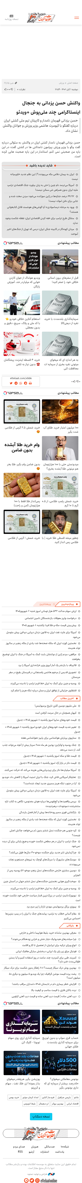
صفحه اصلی (72, 83)
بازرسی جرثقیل (64, 1097)
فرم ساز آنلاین (48, 1097)
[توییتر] (32, 1180)
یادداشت (59, 1152)
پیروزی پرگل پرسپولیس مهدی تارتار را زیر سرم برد (51, 907)
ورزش (61, 83)
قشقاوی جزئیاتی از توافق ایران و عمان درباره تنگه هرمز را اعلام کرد (43, 690)
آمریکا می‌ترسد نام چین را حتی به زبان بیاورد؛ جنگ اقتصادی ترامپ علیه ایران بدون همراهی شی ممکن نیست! (42, 187)
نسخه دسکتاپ (41, 1116)
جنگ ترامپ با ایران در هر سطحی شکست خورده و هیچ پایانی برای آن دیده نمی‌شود (41, 843)
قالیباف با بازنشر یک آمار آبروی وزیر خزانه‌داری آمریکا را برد (47, 665)
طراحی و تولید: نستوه (37, 1174)
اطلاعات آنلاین (41, 17)
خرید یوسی (14, 1097)
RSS (20, 1152)
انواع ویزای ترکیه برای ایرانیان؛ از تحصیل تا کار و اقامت (49, 945)
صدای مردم (19, 1147)
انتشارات (44, 1152)
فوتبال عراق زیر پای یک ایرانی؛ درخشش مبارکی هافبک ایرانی (46, 951)
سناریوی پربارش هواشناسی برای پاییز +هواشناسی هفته (48, 738)
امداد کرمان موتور (31, 1097)
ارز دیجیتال (44, 1104)
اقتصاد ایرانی (73, 1104)
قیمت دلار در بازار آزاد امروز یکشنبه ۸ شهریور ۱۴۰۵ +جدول (47, 763)
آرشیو (31, 1152)
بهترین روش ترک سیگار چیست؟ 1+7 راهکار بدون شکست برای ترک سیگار (40, 968)
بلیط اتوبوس (29, 1104)
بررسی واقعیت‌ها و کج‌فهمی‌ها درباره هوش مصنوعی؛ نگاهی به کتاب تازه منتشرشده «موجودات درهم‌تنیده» (42, 803)
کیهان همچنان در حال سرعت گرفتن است (55, 713)
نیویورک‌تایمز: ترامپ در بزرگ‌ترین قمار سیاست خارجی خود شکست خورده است (41, 897)
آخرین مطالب (67, 698)
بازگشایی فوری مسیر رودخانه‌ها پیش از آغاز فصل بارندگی (47, 812)
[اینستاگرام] (37, 1180)
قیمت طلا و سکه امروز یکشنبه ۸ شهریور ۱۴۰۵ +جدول (49, 756)
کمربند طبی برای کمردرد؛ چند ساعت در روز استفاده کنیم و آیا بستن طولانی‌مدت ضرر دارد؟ (44, 960)
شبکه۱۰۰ (65, 1147)
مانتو (76, 1097)
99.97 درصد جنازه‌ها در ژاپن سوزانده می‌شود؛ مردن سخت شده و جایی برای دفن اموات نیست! (43, 198)
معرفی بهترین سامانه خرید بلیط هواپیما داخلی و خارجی (47, 933)
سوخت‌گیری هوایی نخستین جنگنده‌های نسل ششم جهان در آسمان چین (39, 881)
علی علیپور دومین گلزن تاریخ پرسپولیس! (55, 706)
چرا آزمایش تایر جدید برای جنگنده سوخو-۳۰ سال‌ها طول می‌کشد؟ (42, 852)
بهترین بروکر (57, 1104)
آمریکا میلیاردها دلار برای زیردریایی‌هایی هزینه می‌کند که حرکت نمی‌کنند (40, 770)
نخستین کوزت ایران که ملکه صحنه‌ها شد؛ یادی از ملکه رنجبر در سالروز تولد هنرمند (43, 821)
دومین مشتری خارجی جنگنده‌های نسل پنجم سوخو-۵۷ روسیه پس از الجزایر (43, 872)
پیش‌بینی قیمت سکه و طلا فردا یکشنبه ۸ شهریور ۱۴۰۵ (49, 625)
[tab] (69, 604)
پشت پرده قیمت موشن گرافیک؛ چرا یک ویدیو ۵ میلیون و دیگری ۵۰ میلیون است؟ (44, 976)
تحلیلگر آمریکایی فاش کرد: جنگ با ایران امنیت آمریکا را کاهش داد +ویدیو (39, 777)
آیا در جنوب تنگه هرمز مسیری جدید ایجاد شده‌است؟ (49, 783)
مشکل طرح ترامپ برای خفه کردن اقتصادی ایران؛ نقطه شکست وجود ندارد (41, 220)
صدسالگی (49, 1147)
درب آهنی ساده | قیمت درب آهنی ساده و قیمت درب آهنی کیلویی (44, 996)
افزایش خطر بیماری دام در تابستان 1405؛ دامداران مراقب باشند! (44, 984)
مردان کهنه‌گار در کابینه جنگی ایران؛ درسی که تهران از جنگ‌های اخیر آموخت (42, 231)
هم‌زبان (34, 1147)
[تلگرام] (26, 1180)
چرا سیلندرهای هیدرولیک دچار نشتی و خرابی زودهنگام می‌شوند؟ (43, 939)
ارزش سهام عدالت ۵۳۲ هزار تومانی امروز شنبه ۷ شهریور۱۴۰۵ (46, 611)
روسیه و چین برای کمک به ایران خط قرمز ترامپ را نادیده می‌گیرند (43, 683)
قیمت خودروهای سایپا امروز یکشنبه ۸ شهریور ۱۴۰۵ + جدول (46, 720)
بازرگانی (70, 925)
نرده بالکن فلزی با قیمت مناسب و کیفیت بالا (53, 990)
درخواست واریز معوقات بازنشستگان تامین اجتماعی (50, 618)
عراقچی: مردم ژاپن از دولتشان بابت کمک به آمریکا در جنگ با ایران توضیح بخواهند (41, 656)
